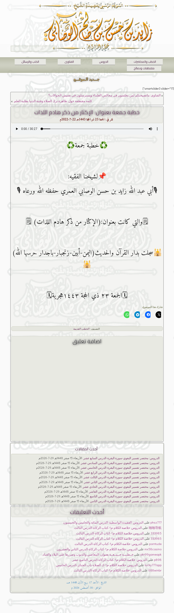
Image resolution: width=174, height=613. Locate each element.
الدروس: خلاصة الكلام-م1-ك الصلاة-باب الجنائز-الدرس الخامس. (96, 565)
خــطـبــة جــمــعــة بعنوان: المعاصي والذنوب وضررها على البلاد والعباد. (87, 554)
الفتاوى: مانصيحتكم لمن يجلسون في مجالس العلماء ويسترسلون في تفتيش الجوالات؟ (104, 95)
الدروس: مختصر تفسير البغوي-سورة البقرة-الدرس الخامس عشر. (120, 468)
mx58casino (153, 549)
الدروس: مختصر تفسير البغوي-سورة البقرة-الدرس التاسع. (124, 496)
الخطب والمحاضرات (145, 61)
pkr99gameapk (150, 554)
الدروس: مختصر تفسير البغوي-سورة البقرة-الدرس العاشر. (124, 491)
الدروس (103, 61)
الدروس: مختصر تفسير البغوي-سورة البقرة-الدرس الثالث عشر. (121, 477)
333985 (156, 533)
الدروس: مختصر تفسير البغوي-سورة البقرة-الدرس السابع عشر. (121, 458)
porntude (155, 544)
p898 (157, 559)
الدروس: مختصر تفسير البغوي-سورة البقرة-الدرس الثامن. (124, 501)
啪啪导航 (155, 527)
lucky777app (153, 565)
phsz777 (155, 522)
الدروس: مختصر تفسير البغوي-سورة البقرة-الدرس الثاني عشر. (121, 482)
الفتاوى (69, 61)
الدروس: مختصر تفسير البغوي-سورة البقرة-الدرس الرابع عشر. (122, 472)
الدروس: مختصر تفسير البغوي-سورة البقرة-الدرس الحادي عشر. (121, 487)
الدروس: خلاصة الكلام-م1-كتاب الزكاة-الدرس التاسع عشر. (109, 559)
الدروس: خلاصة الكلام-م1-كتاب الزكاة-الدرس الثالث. (108, 527)
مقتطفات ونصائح (144, 68)
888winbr (154, 570)
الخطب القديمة (81, 328)
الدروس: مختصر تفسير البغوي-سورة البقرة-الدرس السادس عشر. (120, 463)
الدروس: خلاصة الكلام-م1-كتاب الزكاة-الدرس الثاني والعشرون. (97, 549)
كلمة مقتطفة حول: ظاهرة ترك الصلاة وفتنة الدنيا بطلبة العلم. (52, 101)
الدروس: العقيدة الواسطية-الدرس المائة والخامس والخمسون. (103, 522)
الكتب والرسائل (30, 61)
